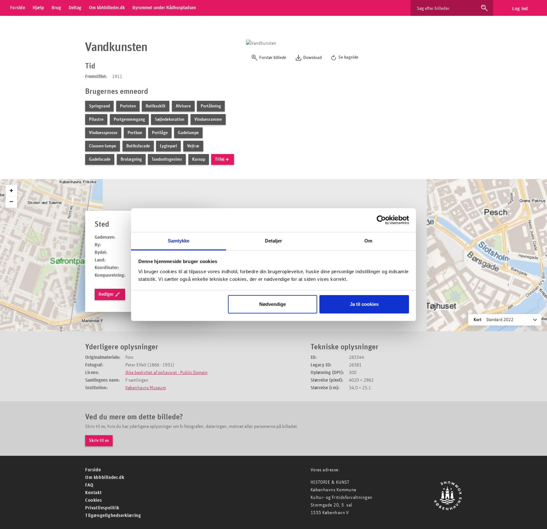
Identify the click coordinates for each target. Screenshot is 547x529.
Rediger (106, 294)
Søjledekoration (169, 119)
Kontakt (93, 492)
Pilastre (96, 119)
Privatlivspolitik (102, 508)
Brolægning (131, 159)
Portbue (135, 133)
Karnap (198, 159)
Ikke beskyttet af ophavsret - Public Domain (166, 372)
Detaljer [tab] (273, 240)
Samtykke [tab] (179, 240)
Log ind (520, 8)
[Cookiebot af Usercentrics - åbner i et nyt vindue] (381, 220)
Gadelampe (188, 133)
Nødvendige (272, 304)
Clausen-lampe (102, 146)
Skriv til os (99, 440)
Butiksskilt (156, 106)
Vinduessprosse (103, 133)
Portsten (128, 106)
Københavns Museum (145, 387)
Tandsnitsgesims (167, 159)
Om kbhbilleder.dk (104, 477)
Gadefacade (99, 159)
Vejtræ (193, 146)
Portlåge (160, 133)
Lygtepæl (168, 146)
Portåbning (211, 106)
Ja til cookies (364, 304)
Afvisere (183, 106)
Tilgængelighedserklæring (113, 515)
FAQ (89, 485)
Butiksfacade (138, 146)
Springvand (99, 106)
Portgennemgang (129, 119)
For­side (93, 470)
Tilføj (219, 159)
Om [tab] (368, 240)
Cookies (93, 500)
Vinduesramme (208, 119)
